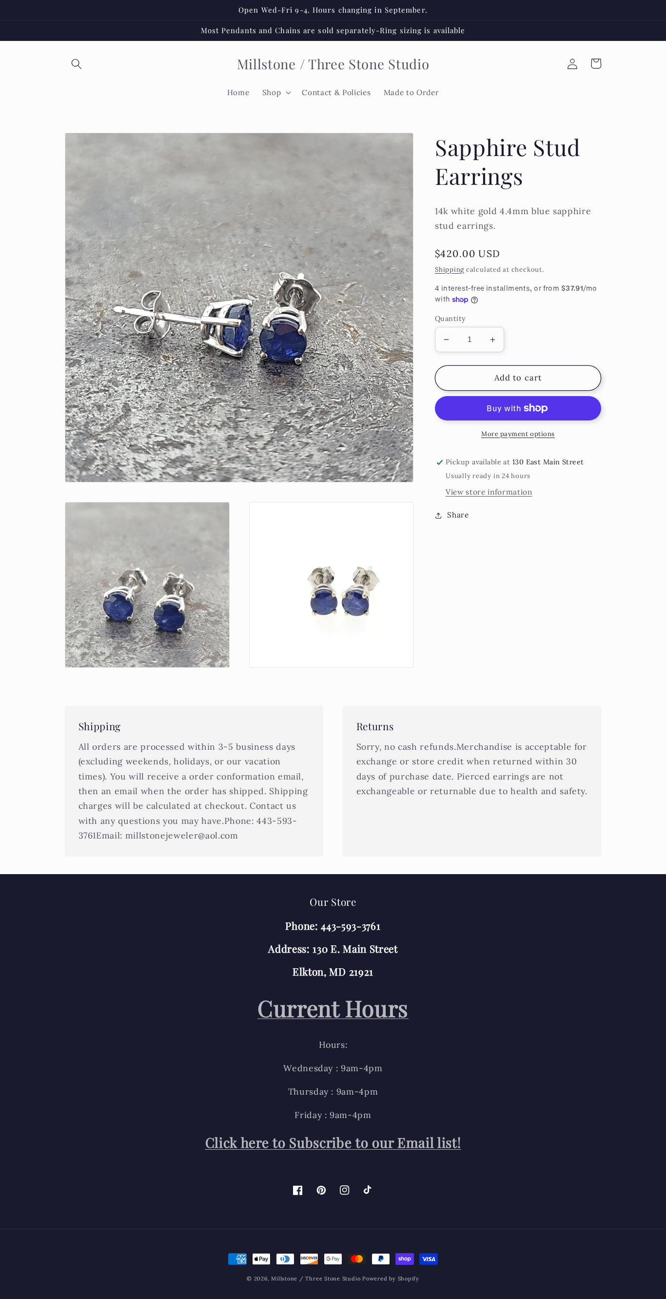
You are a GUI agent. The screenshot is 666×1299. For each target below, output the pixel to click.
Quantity (450, 318)
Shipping (449, 269)
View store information (489, 492)
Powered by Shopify (390, 1278)
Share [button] (458, 515)
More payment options (518, 434)
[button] (76, 63)
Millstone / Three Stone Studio (315, 1278)
